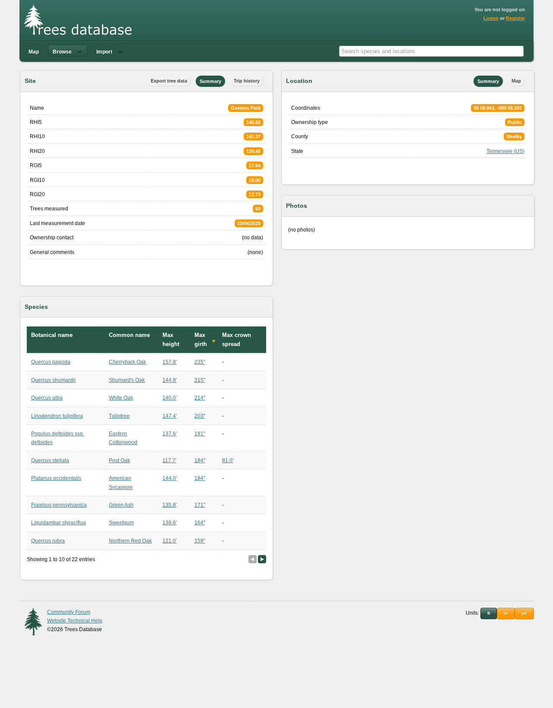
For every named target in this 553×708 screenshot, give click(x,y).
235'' (199, 362)
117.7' (169, 460)
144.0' (169, 478)
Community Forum (68, 612)
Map (34, 52)
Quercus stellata (50, 460)
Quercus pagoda (50, 362)
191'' (199, 434)
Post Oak (119, 460)
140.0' (169, 398)
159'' (199, 541)
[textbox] (431, 51)
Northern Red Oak (130, 541)
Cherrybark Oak (127, 362)
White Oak (121, 398)
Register (515, 18)
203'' (199, 416)
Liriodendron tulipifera (57, 416)
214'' (199, 398)
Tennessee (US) (505, 151)
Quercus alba (47, 398)
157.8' (169, 362)
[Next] (262, 559)
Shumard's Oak (127, 380)
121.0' (169, 541)
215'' (199, 380)
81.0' (227, 460)
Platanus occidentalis (56, 478)
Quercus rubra (48, 541)
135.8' (169, 505)
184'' (199, 460)
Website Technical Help (74, 621)
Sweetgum (121, 523)
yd (524, 613)
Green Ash (121, 505)
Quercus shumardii (53, 380)
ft (488, 613)
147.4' (169, 416)
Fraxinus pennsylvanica (59, 505)
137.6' (169, 434)
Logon (491, 18)
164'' (199, 523)
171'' (199, 505)
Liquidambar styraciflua (58, 523)
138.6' (169, 523)
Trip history (247, 80)
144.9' (169, 380)
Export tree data (169, 80)
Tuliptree (119, 416)
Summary (210, 81)
